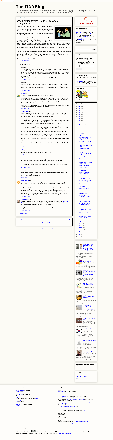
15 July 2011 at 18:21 (25, 146)
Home (44, 220)
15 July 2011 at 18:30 (25, 154)
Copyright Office (21, 400)
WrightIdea (23, 149)
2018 (79, 108)
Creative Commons (20, 402)
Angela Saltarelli (83, 38)
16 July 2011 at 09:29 (25, 177)
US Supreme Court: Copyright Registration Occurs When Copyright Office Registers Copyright (89, 307)
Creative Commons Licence (64, 433)
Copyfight (18, 391)
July (80, 135)
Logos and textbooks (84, 156)
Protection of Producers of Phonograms (75, 399)
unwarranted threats (25, 60)
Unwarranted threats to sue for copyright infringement (85, 185)
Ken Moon (86, 36)
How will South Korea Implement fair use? (88, 329)
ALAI (17, 401)
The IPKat (23, 93)
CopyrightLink (19, 405)
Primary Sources (61, 391)
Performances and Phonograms (68, 406)
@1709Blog (80, 81)
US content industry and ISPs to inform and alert (85, 200)
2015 (79, 114)
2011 (79, 123)
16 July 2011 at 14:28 (25, 196)
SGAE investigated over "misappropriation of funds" (84, 205)
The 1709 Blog (30, 6)
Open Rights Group (22, 395)
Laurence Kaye (19, 404)
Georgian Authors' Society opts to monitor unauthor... (85, 217)
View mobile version (44, 222)
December (82, 124)
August (81, 133)
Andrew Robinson (25, 111)
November (82, 127)
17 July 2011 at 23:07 (25, 210)
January (81, 231)
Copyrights (71, 423)
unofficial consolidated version (81, 421)
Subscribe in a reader (82, 376)
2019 (79, 106)
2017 (79, 110)
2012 (79, 120)
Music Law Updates (20, 393)
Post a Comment (23, 213)
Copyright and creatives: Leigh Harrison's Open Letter (85, 153)
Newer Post (20, 220)
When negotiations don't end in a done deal (85, 181)
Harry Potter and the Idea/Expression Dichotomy (84, 174)
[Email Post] (34, 58)
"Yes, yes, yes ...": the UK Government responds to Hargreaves (89, 296)
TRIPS (84, 410)
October (81, 129)
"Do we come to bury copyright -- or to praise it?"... (85, 190)
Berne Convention (62, 396)
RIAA (36, 398)
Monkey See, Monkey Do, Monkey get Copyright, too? (85, 197)
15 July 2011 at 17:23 (25, 90)
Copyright (63, 404)
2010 (79, 234)
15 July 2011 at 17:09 (25, 79)
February (81, 229)
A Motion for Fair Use (84, 165)
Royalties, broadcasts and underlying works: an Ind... (85, 138)
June (80, 221)
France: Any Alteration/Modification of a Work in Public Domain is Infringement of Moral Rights (89, 273)
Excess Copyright (20, 390)
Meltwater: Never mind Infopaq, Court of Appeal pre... (85, 145)
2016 (79, 112)
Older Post (68, 220)
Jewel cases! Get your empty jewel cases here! (85, 177)
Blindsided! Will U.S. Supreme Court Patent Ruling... (85, 209)
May (80, 223)
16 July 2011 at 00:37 (25, 167)
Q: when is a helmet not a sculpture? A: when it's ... (85, 149)
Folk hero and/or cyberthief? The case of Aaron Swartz (85, 169)
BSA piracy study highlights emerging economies (89, 341)
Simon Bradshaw (25, 199)
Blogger (64, 437)
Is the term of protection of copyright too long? (89, 260)
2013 (79, 118)
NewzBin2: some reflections (85, 141)
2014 (79, 116)
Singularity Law (19, 394)
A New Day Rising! (83, 193)
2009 (79, 236)
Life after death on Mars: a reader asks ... (85, 163)
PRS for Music (19, 397)
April (80, 225)
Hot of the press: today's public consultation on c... (85, 213)
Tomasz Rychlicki (25, 180)
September (82, 131)
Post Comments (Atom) (47, 228)
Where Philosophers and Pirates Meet (85, 159)
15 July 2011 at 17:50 (25, 108)
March (81, 227)
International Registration (69, 397)
